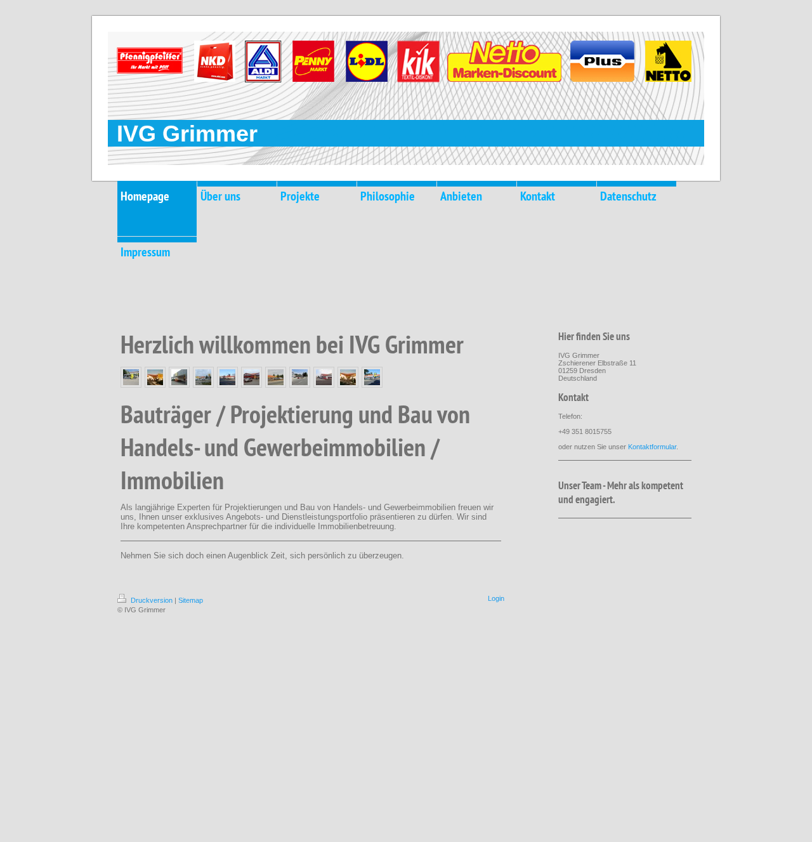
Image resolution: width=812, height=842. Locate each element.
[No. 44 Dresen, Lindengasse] (131, 377)
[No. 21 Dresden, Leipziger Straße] (179, 377)
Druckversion (151, 600)
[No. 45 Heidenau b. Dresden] (276, 377)
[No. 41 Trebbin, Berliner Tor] (251, 377)
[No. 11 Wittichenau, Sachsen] (155, 377)
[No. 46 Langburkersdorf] (300, 377)
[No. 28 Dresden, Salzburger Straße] (203, 377)
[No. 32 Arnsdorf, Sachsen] (372, 377)
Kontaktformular (652, 447)
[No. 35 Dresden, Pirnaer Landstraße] (227, 377)
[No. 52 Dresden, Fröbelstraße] (324, 377)
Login (496, 598)
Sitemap (190, 600)
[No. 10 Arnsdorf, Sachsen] (348, 377)
